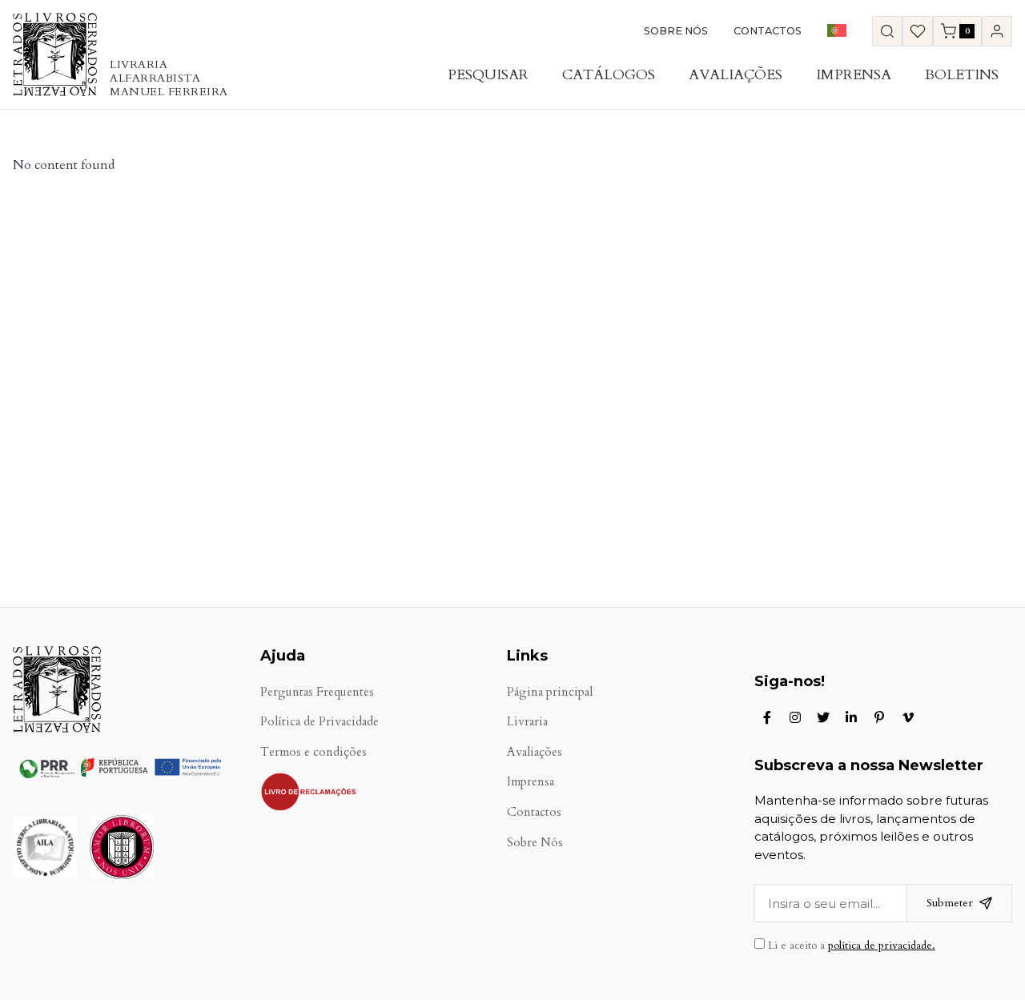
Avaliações (735, 75)
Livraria (527, 721)
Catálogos (608, 75)
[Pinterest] (879, 717)
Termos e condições (313, 752)
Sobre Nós (676, 31)
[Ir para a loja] (887, 31)
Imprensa (853, 75)
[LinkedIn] (851, 717)
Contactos (768, 31)
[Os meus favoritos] (917, 31)
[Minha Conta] (997, 31)
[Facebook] (767, 717)
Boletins (962, 75)
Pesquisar (488, 75)
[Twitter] (823, 717)
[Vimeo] (908, 717)
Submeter (950, 902)
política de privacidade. (881, 945)
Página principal (550, 692)
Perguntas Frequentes (317, 692)
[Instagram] (795, 717)
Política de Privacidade (319, 721)
